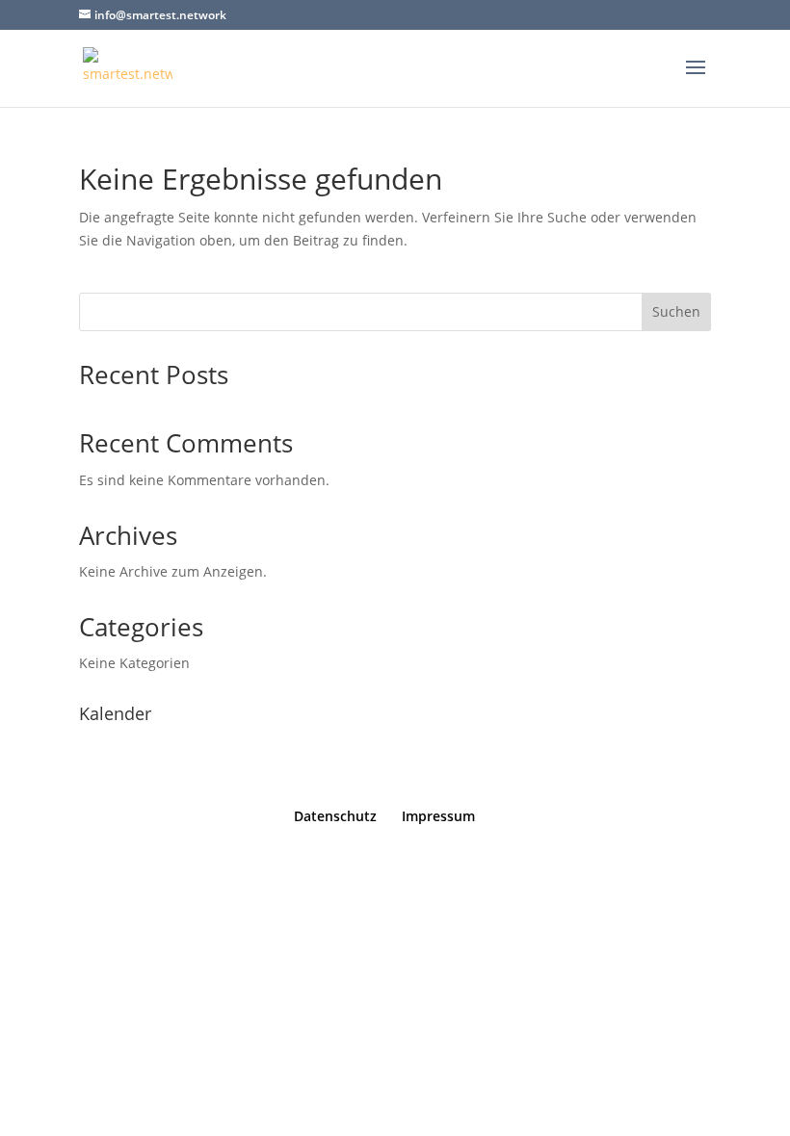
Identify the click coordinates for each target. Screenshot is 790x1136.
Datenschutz (335, 816)
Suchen (676, 311)
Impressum (438, 816)
